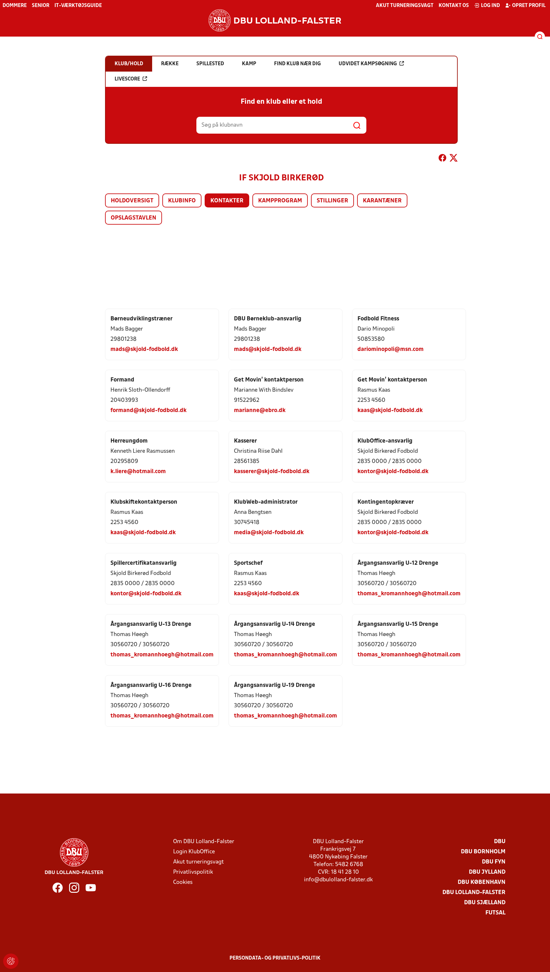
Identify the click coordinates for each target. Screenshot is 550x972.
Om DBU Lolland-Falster (203, 841)
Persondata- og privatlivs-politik (275, 958)
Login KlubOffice (194, 852)
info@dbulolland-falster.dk (338, 880)
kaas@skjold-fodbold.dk (390, 410)
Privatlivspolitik (193, 872)
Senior (40, 5)
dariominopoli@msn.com (390, 349)
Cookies (183, 882)
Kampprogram (280, 201)
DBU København (481, 882)
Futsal (495, 913)
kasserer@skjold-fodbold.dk (271, 471)
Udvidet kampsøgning (368, 64)
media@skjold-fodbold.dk (269, 532)
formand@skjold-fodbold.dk (148, 410)
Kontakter (226, 201)
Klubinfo (182, 201)
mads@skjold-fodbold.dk (144, 349)
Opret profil (529, 5)
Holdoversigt (132, 201)
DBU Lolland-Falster (473, 892)
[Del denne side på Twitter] (453, 159)
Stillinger (332, 201)
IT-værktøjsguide (78, 5)
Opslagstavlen (133, 218)
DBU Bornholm (483, 852)
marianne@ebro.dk (260, 410)
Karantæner (382, 201)
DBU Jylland (487, 872)
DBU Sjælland (484, 903)
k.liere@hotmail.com (138, 471)
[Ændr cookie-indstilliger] (10, 961)
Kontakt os (454, 5)
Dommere (15, 5)
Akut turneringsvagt (405, 5)
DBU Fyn (493, 862)
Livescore (127, 79)
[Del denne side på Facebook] (442, 159)
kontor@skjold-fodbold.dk (392, 471)
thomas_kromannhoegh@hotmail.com (409, 594)
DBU (499, 841)
